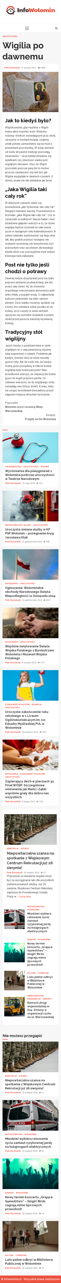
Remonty (47, 999)
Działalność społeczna (17, 704)
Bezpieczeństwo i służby (18, 525)
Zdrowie (44, 467)
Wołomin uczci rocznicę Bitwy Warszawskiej (24, 407)
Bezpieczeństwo (36, 907)
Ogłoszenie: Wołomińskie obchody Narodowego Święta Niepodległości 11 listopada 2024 (30, 564)
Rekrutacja (13, 849)
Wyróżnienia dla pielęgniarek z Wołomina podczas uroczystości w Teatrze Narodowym (30, 447)
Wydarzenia (33, 910)
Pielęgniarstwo (13, 467)
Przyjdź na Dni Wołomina (40, 417)
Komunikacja (34, 999)
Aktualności (11, 584)
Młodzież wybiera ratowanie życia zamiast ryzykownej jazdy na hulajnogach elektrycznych (14, 919)
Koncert (31, 940)
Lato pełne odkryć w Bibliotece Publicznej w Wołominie (14, 980)
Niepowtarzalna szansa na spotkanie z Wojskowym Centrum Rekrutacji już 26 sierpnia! (30, 829)
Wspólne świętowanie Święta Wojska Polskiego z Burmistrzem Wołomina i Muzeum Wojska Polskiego (30, 623)
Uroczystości (10, 36)
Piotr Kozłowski (12, 68)
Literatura (43, 973)
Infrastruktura (35, 996)
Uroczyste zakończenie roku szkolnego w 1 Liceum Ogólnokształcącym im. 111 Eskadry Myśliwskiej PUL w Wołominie (30, 685)
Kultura (31, 973)
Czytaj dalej (24, 896)
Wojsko (25, 849)
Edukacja (37, 704)
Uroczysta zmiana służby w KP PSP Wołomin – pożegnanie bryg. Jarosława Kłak (30, 506)
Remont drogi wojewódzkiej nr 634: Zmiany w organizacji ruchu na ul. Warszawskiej (14, 1006)
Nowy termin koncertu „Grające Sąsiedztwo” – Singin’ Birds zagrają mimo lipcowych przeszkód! (14, 952)
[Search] (56, 28)
